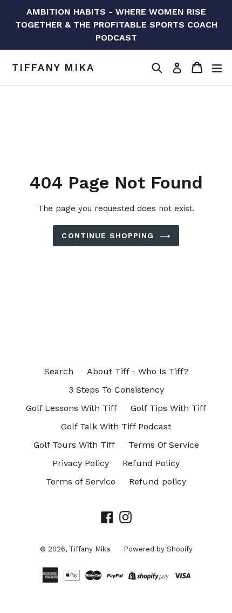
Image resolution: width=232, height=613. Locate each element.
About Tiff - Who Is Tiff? (137, 371)
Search (58, 371)
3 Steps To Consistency (116, 390)
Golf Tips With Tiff (168, 408)
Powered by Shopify (158, 549)
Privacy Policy (80, 463)
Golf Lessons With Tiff (71, 408)
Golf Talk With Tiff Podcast (116, 426)
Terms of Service (80, 481)
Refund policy (157, 481)
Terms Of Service (163, 445)
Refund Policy (151, 463)
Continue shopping (108, 235)
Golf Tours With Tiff (74, 445)
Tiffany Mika (53, 67)
